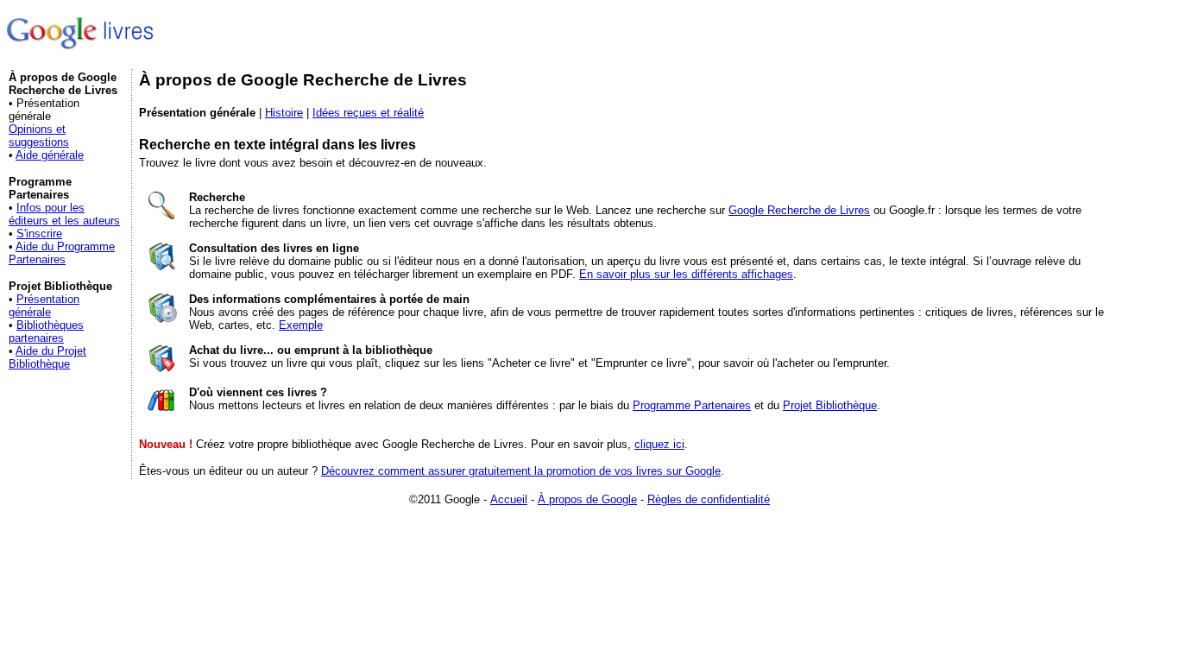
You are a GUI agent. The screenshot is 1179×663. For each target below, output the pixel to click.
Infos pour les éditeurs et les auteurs (64, 214)
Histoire (284, 112)
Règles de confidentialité (708, 499)
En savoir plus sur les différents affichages (686, 274)
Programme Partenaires (692, 405)
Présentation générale (44, 306)
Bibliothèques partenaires (46, 331)
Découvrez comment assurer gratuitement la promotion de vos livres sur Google (521, 470)
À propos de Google (587, 499)
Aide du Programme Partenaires (62, 253)
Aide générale (50, 154)
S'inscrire (39, 233)
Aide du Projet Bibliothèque (47, 357)
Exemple (301, 325)
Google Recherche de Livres (799, 210)
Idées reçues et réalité (368, 112)
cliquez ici (659, 444)
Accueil (508, 499)
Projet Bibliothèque (830, 405)
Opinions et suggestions (39, 135)
